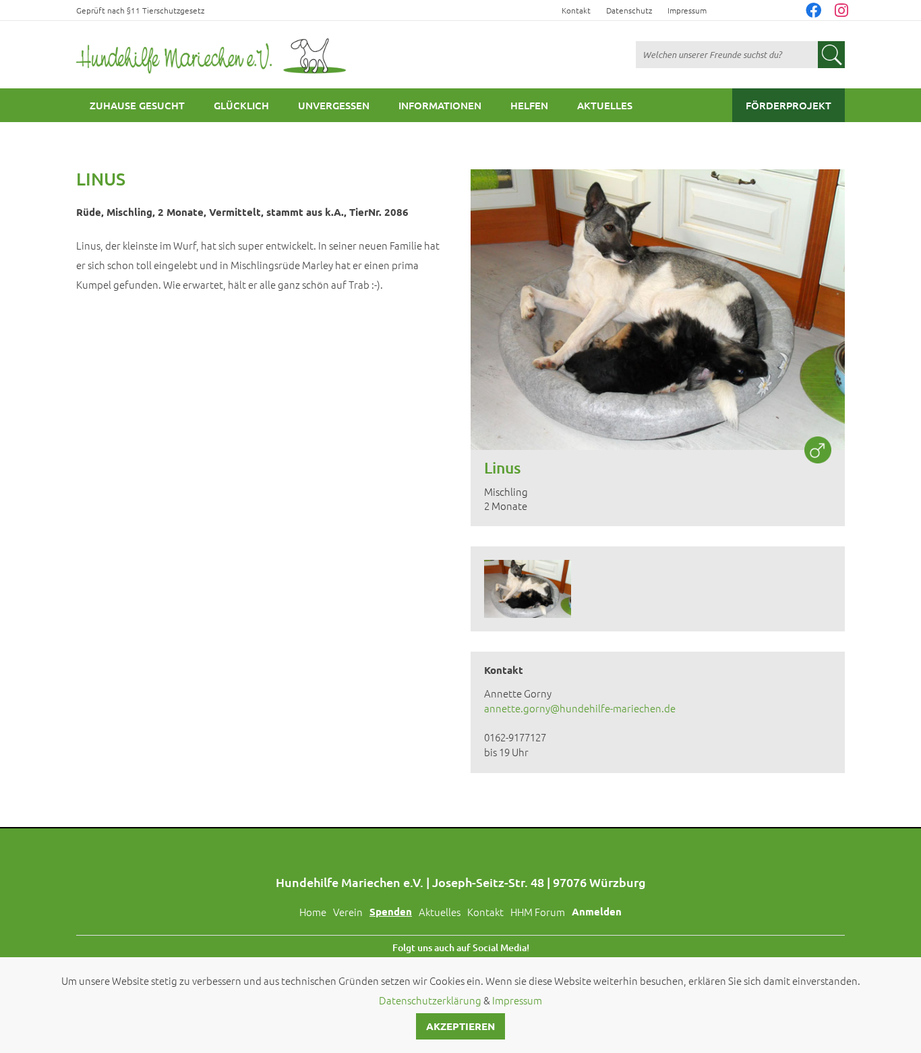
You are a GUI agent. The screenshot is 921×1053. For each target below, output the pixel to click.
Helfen (529, 105)
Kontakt (576, 10)
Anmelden (597, 911)
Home (312, 912)
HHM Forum (537, 912)
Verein (348, 912)
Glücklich (241, 105)
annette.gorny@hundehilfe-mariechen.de (580, 708)
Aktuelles (604, 105)
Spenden (390, 911)
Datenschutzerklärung (430, 1000)
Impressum (687, 10)
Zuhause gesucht (137, 105)
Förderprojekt (788, 105)
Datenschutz (629, 10)
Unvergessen (333, 105)
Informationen (439, 105)
